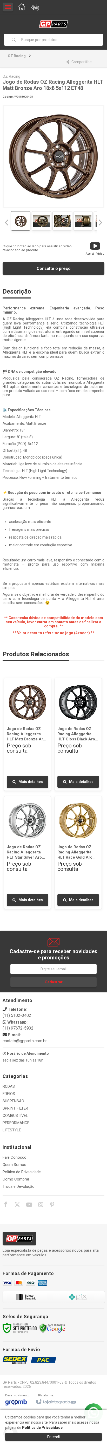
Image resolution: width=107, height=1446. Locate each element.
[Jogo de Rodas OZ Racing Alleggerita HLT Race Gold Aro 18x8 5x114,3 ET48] (78, 852)
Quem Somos (14, 1164)
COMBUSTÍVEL (15, 1115)
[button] (95, 248)
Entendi (53, 1437)
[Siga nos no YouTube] (29, 1205)
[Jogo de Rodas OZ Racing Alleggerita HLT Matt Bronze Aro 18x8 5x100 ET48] (27, 734)
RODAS (9, 1086)
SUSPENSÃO (13, 1101)
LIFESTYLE (12, 1130)
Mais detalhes (30, 782)
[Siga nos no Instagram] (40, 1205)
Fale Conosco (14, 1157)
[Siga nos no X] (17, 1205)
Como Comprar (16, 1179)
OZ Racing (17, 56)
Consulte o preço (54, 268)
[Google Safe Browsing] (52, 1328)
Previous (6, 222)
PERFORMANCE (16, 1122)
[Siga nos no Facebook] (5, 1205)
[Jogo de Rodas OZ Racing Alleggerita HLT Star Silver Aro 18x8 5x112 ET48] (27, 852)
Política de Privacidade (22, 1172)
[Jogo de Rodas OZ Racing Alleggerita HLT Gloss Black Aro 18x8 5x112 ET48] (78, 734)
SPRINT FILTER (15, 1108)
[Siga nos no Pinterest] (52, 1205)
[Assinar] (53, 982)
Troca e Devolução (19, 1186)
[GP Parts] (53, 24)
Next (100, 220)
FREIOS (9, 1093)
